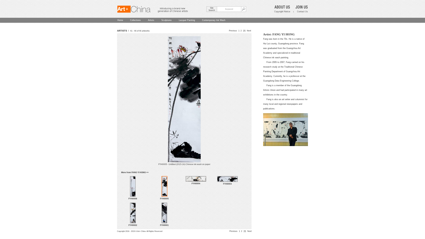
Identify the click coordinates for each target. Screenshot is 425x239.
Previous (233, 31)
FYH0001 (164, 225)
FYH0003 (227, 184)
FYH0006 (132, 199)
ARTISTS (122, 30)
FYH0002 (132, 225)
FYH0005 (164, 199)
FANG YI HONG (283, 34)
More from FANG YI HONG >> (135, 172)
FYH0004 (196, 183)
